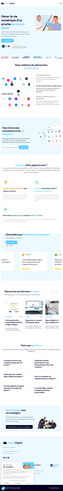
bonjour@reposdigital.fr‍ (9, 447)
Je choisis (17, 483)
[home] (8, 3)
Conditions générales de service (35, 470)
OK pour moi (28, 483)
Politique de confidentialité (34, 473)
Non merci (6, 483)
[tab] (47, 78)
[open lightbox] (48, 22)
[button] (60, 3)
